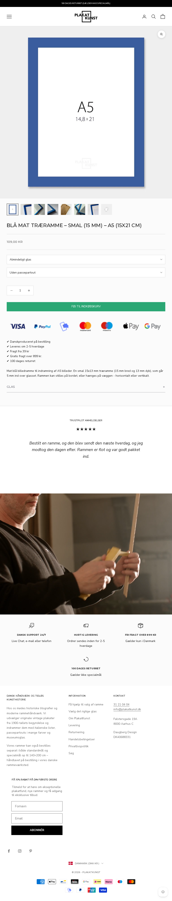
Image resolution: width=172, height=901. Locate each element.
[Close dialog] (115, 400)
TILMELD (86, 493)
